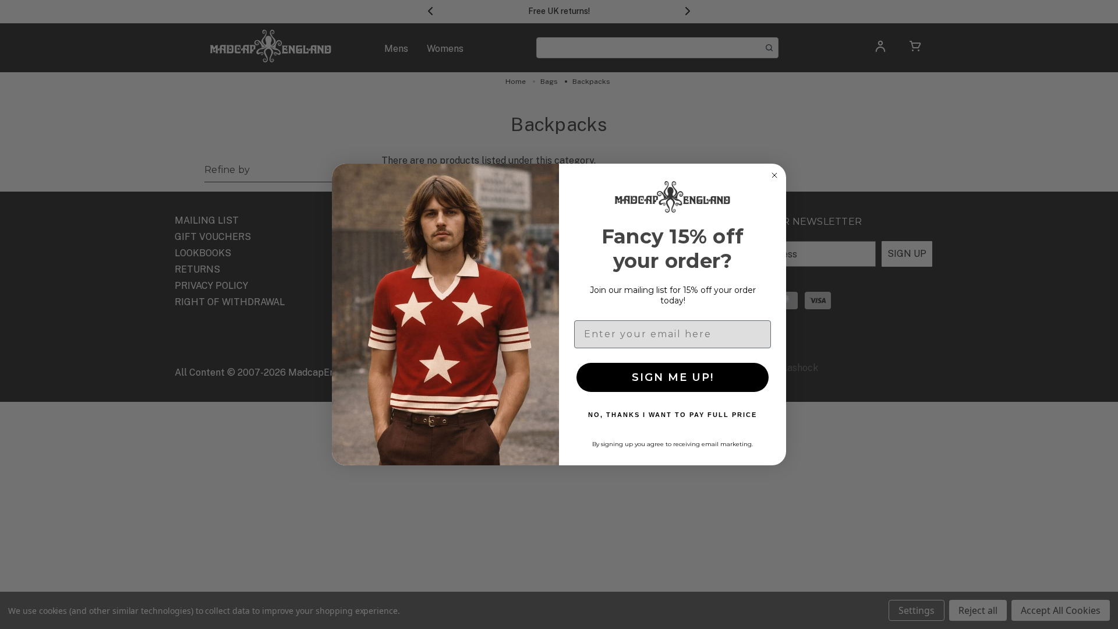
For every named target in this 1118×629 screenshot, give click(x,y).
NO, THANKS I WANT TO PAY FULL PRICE (672, 414)
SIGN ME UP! (673, 377)
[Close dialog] (774, 175)
